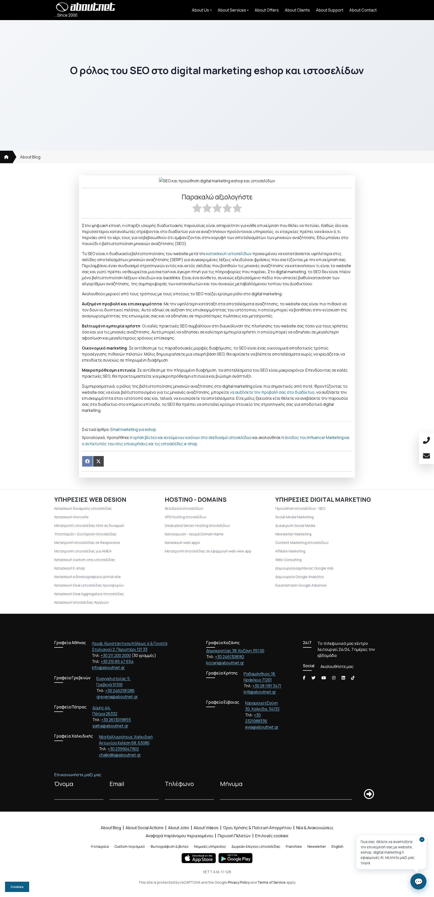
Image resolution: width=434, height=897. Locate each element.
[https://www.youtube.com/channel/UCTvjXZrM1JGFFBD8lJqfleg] (323, 678)
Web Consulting (288, 559)
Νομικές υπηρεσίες (210, 846)
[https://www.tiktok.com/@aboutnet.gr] (353, 678)
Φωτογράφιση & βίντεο (169, 846)
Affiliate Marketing (290, 551)
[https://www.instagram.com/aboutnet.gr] (334, 678)
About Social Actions (145, 827)
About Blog (30, 157)
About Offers (267, 10)
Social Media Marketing (294, 517)
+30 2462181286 (120, 690)
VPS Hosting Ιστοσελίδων (185, 517)
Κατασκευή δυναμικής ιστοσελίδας (83, 508)
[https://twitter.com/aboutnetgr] (313, 678)
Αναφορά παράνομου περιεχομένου (179, 835)
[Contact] (426, 456)
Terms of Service (271, 882)
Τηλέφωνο (179, 783)
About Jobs (178, 827)
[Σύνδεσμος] (6, 157)
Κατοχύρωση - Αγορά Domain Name (194, 534)
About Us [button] (200, 10)
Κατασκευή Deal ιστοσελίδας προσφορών (89, 585)
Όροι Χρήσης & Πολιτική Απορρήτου (257, 827)
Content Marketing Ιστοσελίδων (302, 542)
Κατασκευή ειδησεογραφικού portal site (87, 576)
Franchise (294, 846)
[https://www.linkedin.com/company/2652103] (343, 678)
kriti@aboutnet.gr (260, 692)
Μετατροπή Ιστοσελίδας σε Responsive (87, 542)
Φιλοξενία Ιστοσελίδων (184, 508)
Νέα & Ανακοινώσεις (315, 827)
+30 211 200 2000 (116, 655)
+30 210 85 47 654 (117, 661)
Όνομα (63, 783)
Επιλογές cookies (271, 835)
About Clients (297, 10)
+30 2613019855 (116, 719)
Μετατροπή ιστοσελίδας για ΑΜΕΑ (83, 551)
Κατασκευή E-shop (69, 568)
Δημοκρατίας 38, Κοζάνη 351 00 (235, 650)
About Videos (206, 827)
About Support (329, 10)
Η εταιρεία (100, 846)
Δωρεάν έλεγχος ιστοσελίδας (256, 846)
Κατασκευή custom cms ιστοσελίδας (84, 559)
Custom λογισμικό (129, 846)
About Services (232, 10)
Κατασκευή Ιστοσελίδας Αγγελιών (81, 602)
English (337, 846)
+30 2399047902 (123, 749)
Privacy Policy (239, 882)
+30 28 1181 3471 (266, 686)
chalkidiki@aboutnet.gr (120, 755)
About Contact (363, 10)
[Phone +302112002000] (426, 440)
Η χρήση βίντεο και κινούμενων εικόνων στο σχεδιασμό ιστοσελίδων (191, 437)
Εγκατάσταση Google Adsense (301, 585)
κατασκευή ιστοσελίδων (229, 253)
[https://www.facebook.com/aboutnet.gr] (304, 678)
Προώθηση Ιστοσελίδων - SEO (300, 508)
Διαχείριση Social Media (295, 525)
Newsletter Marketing (293, 534)
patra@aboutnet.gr (110, 725)
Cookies (17, 886)
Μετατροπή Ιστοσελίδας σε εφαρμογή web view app (208, 551)
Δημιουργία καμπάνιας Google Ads (304, 568)
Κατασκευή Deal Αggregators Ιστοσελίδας (89, 593)
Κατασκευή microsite (71, 517)
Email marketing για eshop (133, 429)
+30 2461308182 (229, 656)
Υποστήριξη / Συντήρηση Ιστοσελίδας (85, 534)
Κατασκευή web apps (182, 542)
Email (117, 783)
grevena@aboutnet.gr (117, 696)
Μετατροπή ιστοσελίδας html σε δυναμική (89, 525)
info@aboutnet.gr (108, 667)
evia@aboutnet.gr (262, 727)
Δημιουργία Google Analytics (299, 576)
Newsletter (316, 846)
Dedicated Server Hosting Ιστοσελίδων (197, 525)
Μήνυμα (231, 783)
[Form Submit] (369, 794)
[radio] (197, 208)
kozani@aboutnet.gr (225, 662)
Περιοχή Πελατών (234, 835)
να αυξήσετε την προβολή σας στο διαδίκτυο (272, 392)
